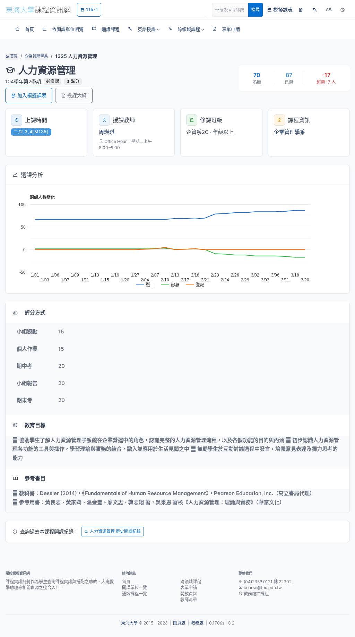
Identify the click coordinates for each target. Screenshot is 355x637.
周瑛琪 (106, 132)
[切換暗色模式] (342, 10)
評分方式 (35, 312)
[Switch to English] (315, 10)
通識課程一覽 (134, 593)
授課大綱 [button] (77, 95)
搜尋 (255, 9)
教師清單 (188, 599)
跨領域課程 (190, 581)
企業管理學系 (36, 56)
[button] (144, 29)
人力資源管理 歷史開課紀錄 (115, 531)
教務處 (197, 623)
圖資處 (179, 623)
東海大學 (129, 623)
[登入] (301, 10)
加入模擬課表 (31, 95)
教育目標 (35, 425)
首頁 (13, 56)
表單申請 (188, 587)
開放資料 (188, 593)
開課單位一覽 (134, 587)
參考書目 (35, 478)
